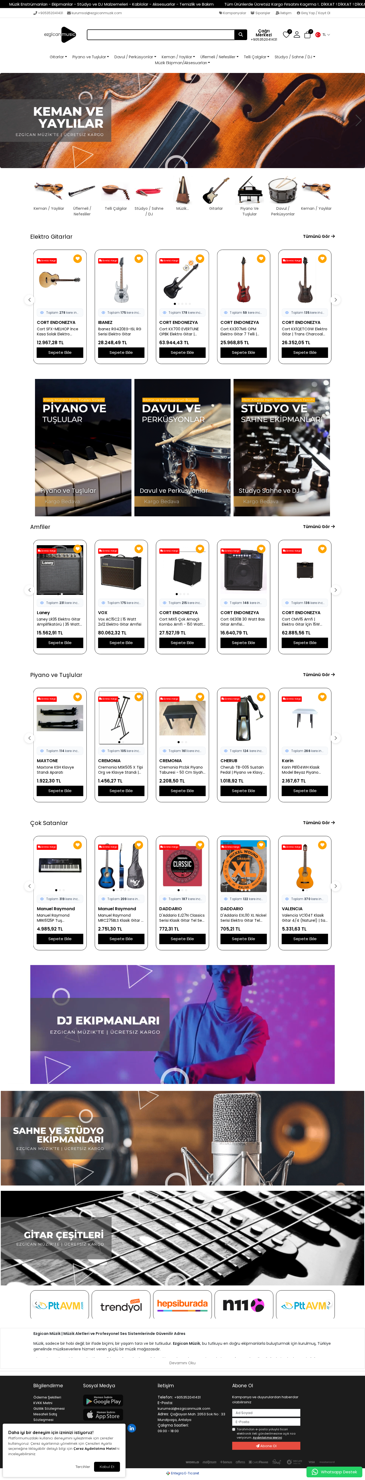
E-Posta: (165, 1402)
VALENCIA (230, 909)
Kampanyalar (234, 13)
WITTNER (291, 909)
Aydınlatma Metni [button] (267, 1437)
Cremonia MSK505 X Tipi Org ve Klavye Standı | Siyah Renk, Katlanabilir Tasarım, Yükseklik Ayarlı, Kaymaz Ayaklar (59, 770)
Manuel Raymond (56, 909)
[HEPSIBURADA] (182, 1305)
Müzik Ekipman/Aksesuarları (181, 62)
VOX (41, 613)
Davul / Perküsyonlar (133, 57)
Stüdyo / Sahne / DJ (293, 57)
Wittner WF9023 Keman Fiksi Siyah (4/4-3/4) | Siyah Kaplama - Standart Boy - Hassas (304, 918)
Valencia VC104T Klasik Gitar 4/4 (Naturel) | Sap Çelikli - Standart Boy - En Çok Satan (243, 918)
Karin (226, 761)
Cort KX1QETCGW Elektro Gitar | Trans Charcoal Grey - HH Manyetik (182, 332)
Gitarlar (57, 57)
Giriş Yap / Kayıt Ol (315, 13)
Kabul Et (107, 1466)
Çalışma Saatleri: (173, 1425)
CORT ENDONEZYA (56, 322)
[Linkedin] (132, 1427)
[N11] (244, 1305)
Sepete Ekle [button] (60, 352)
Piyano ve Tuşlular (89, 57)
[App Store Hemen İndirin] (117, 1415)
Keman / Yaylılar (177, 57)
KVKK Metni (42, 1402)
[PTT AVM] (60, 1305)
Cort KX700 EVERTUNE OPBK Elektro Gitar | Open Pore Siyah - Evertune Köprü (56, 332)
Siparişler (263, 13)
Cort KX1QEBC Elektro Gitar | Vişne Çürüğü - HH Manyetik (243, 332)
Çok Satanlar (49, 823)
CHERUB (167, 761)
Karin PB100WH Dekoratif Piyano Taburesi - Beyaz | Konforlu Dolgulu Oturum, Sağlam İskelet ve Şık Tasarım (304, 770)
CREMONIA (48, 761)
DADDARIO (109, 909)
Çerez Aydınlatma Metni (94, 1448)
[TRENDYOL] (121, 1305)
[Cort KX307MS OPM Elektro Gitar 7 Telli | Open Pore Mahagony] (121, 280)
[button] (322, 34)
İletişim (285, 13)
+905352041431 (50, 13)
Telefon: (165, 1397)
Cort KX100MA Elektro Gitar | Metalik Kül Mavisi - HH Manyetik (304, 332)
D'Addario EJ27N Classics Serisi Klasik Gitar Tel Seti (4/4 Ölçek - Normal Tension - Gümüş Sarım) (121, 918)
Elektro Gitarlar (51, 237)
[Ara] (240, 34)
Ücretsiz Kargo (48, 260)
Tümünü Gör (317, 236)
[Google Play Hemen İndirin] (117, 1400)
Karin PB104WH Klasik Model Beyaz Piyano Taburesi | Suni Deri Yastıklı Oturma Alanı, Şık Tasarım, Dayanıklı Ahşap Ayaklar (243, 770)
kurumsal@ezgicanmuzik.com (97, 13)
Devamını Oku (182, 1363)
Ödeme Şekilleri (47, 1397)
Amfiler (40, 527)
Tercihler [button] (82, 1466)
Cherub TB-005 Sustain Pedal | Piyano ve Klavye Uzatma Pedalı (181, 770)
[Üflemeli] (182, 120)
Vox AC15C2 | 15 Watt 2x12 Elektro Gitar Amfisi (58, 622)
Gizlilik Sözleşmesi (49, 1408)
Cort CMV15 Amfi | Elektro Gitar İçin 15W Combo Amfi (239, 622)
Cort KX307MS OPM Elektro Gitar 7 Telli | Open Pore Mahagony (118, 332)
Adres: (163, 1414)
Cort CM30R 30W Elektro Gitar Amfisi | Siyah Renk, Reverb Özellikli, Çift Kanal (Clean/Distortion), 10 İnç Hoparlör (304, 622)
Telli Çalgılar (255, 57)
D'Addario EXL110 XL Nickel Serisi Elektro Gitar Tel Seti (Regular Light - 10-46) (182, 918)
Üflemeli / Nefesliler (217, 57)
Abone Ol (268, 1445)
